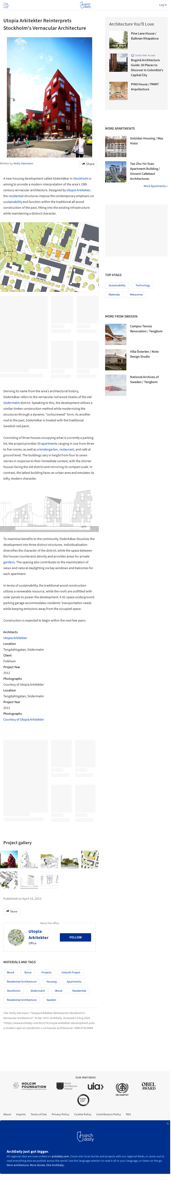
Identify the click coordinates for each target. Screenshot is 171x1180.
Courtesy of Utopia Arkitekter (23, 719)
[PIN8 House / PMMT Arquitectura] (118, 91)
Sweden (51, 1000)
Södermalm (11, 403)
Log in (163, 5)
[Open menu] (5, 5)
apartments (49, 443)
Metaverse (136, 295)
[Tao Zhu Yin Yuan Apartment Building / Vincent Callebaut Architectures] (115, 171)
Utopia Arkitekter (78, 190)
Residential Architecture (21, 982)
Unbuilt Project (71, 972)
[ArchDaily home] (85, 5)
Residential (79, 991)
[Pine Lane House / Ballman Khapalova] (118, 40)
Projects (46, 972)
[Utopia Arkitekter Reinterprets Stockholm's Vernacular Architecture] (9, 859)
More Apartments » (156, 186)
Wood (10, 972)
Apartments (74, 982)
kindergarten (48, 449)
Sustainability (117, 285)
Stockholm (80, 178)
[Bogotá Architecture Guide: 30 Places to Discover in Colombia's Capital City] (118, 62)
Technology (143, 285)
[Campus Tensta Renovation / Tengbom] (115, 334)
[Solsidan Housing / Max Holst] (115, 146)
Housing (52, 982)
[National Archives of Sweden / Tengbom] (115, 385)
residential (16, 196)
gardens (9, 562)
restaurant (66, 449)
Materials (114, 295)
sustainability (12, 202)
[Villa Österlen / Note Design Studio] (115, 359)
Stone (27, 972)
